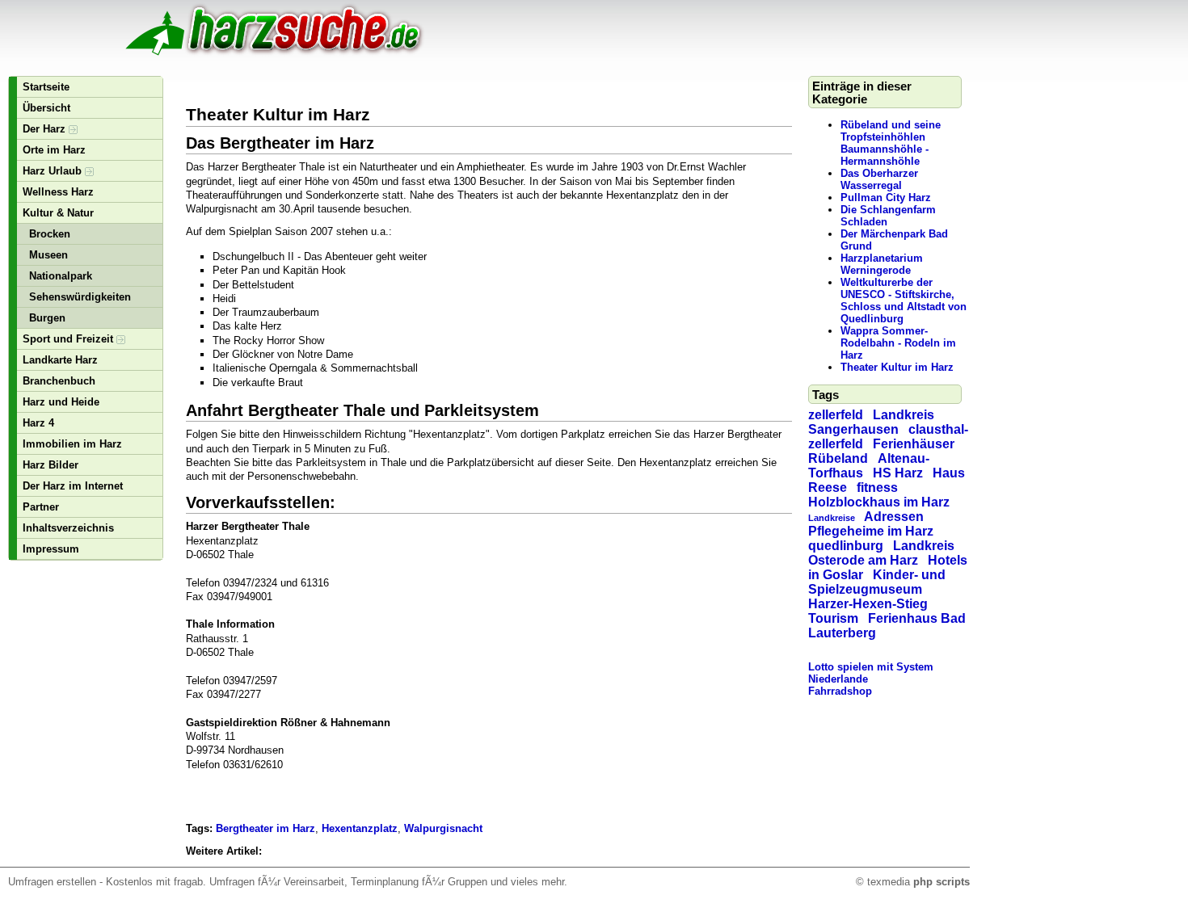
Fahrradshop (840, 691)
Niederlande (838, 679)
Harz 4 (38, 423)
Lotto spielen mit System (870, 667)
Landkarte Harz (60, 360)
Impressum (51, 549)
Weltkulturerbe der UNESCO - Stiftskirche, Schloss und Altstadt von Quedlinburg (903, 300)
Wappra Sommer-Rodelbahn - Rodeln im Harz (898, 343)
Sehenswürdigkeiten (80, 297)
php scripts (941, 882)
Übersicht (46, 108)
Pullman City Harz (885, 197)
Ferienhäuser (913, 444)
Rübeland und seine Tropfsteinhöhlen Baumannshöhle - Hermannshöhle (890, 143)
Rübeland (838, 458)
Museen (48, 255)
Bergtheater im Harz (265, 828)
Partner (41, 507)
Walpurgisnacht (443, 828)
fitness (877, 487)
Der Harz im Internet (73, 486)
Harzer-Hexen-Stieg (868, 604)
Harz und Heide (61, 402)
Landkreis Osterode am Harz (881, 553)
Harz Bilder (50, 465)
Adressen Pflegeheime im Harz (870, 524)
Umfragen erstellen (52, 882)
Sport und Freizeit (69, 339)
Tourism (833, 618)
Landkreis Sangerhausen (871, 422)
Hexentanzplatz (360, 828)
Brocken (49, 234)
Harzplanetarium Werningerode (881, 264)
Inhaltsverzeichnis (68, 528)
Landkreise (831, 518)
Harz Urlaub (54, 171)
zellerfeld (835, 415)
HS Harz (898, 473)
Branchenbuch (59, 381)
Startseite (46, 87)
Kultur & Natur (58, 213)
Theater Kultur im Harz (897, 367)
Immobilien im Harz (72, 444)
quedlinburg (845, 546)
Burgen (47, 318)
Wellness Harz (58, 192)
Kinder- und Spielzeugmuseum (877, 582)
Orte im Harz (54, 150)
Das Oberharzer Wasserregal (879, 179)
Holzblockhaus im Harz (879, 502)
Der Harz (46, 129)
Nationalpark (60, 276)
